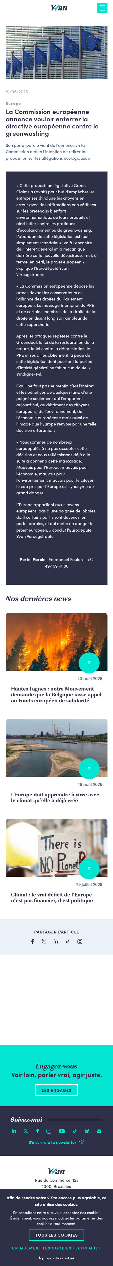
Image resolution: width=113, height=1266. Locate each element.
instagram (80, 941)
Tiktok (75, 1131)
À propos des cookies (56, 1257)
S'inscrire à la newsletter (52, 1142)
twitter (44, 941)
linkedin (56, 941)
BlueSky (87, 1131)
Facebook (37, 1131)
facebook (32, 941)
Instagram (49, 1131)
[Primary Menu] (102, 8)
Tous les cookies (56, 1235)
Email (99, 1131)
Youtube (62, 1131)
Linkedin (14, 1131)
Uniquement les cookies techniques (56, 1248)
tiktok (68, 941)
